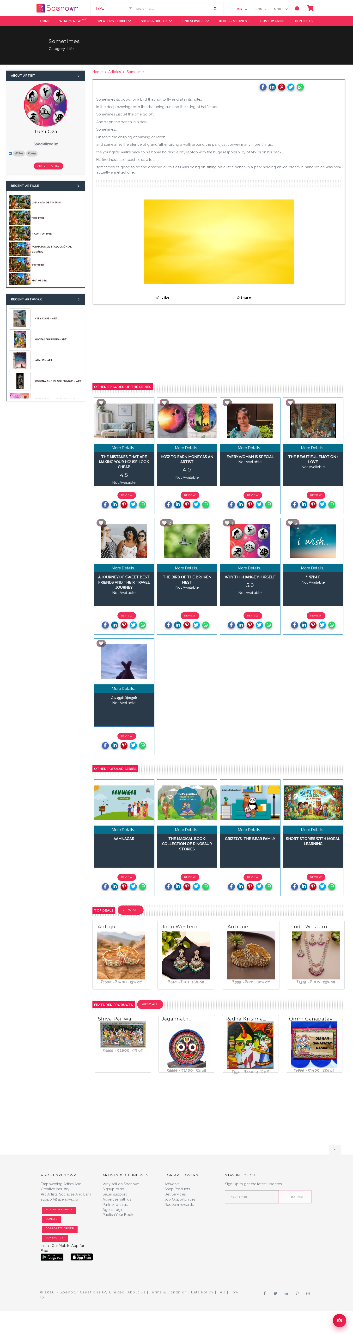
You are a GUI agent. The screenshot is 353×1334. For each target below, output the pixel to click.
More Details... (124, 448)
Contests (304, 21)
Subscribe (295, 1197)
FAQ (222, 1292)
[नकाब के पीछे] (19, 217)
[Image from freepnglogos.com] (52, 1257)
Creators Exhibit (112, 21)
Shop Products (154, 21)
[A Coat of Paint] (19, 233)
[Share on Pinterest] (281, 87)
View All (130, 910)
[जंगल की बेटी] (19, 264)
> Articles (112, 72)
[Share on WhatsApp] (300, 87)
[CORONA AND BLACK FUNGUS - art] (19, 380)
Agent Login (113, 1209)
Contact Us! (55, 1237)
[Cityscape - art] (19, 318)
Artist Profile (48, 165)
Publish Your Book (118, 1215)
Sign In (261, 9)
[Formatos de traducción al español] (19, 248)
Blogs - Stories (233, 21)
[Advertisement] (45, 447)
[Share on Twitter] (290, 87)
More (279, 9)
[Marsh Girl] (19, 280)
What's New (73, 20)
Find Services (194, 21)
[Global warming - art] (19, 339)
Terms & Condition (169, 1292)
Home (45, 21)
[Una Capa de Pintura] (19, 202)
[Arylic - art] (20, 359)
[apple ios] (82, 1257)
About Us (137, 1292)
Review (127, 495)
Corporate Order (60, 1228)
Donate (51, 1218)
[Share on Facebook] (263, 87)
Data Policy (203, 1292)
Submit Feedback (59, 1209)
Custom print (272, 21)
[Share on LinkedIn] (272, 87)
